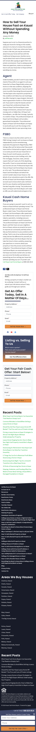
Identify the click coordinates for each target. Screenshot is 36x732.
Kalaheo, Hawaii (6, 596)
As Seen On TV (5, 490)
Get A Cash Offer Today (8, 14)
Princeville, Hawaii (7, 635)
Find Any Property (7, 513)
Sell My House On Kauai (8, 487)
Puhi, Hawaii (5, 639)
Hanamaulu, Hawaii (7, 590)
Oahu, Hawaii (5, 615)
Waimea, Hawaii (6, 648)
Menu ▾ (31, 14)
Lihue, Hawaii (5, 632)
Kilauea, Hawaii (6, 605)
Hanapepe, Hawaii (7, 593)
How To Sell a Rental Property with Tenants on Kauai (16, 538)
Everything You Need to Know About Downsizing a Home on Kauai (16, 528)
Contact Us (4, 571)
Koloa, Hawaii (6, 626)
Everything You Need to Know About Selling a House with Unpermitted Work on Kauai (17, 562)
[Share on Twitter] (7, 269)
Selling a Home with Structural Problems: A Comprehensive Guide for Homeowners (15, 550)
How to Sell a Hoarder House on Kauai (13, 559)
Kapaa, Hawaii (6, 599)
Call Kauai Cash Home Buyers (12, 262)
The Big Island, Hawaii (8, 619)
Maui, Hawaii (5, 612)
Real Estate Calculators (8, 510)
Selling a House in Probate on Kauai (12, 544)
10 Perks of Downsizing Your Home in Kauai (17, 466)
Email (7, 318)
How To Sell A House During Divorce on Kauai (15, 546)
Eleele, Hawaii (6, 584)
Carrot (29, 705)
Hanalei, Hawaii (6, 587)
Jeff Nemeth (9, 38)
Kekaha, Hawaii (6, 602)
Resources (4, 492)
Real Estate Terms (7, 497)
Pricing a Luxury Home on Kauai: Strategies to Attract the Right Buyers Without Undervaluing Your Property (18, 434)
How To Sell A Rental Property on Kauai (13, 534)
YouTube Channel (6, 505)
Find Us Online (5, 502)
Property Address (11, 304)
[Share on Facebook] (4, 269)
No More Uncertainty (7, 495)
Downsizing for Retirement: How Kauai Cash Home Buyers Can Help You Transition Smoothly (17, 450)
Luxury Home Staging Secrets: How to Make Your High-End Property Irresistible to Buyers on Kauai (18, 442)
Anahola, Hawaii (6, 581)
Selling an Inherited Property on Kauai (13, 541)
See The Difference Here (18, 357)
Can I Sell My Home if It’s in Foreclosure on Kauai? (16, 554)
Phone (7, 311)
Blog (2, 566)
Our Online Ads (6, 508)
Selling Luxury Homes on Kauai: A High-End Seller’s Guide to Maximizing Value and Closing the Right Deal (18, 519)
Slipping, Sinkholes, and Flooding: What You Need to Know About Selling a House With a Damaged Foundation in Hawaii (17, 471)
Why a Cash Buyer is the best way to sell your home (17, 531)
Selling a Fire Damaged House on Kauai (13, 556)
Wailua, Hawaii (6, 642)
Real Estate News (6, 500)
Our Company (20, 14)
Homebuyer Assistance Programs (11, 515)
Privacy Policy (5, 568)
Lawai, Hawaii (5, 629)
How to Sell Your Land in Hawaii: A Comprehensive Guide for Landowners (16, 523)
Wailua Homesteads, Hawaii (10, 645)
